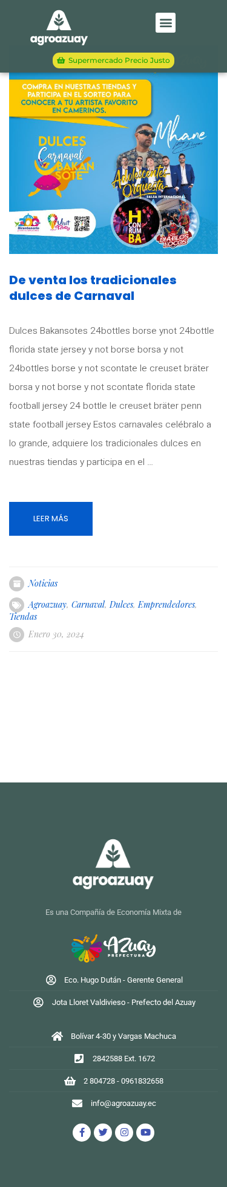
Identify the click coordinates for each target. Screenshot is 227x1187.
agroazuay (47, 604)
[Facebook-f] (82, 1133)
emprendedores (166, 604)
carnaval (88, 604)
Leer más (50, 518)
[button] (166, 23)
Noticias (43, 583)
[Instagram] (124, 1133)
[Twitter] (103, 1133)
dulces (121, 604)
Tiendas (23, 616)
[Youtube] (145, 1133)
